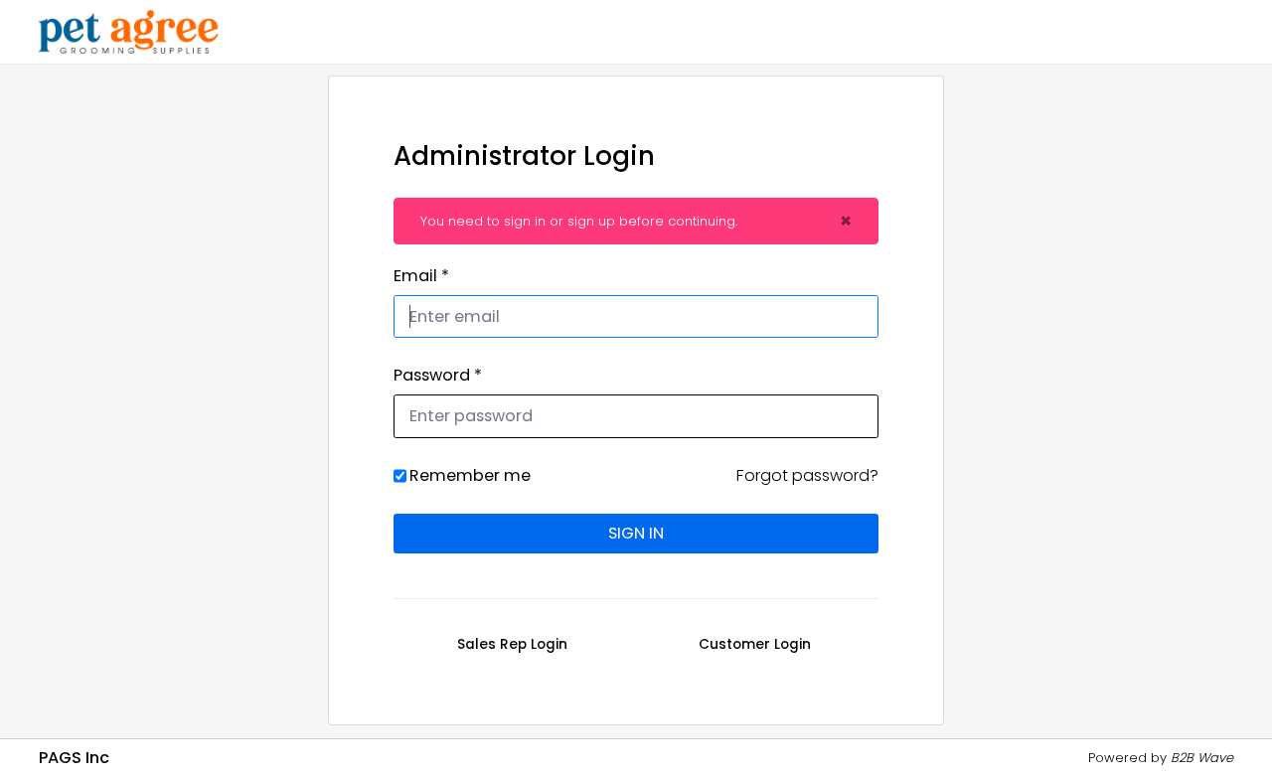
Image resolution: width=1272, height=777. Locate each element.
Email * (421, 275)
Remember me (470, 475)
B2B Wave (1202, 757)
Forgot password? (807, 475)
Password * (438, 375)
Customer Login (755, 645)
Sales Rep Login (512, 645)
